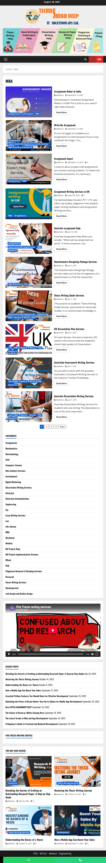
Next (62, 426)
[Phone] (80, 860)
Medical (18, 147)
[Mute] (92, 654)
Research (28, 147)
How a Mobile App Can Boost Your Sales (23, 690)
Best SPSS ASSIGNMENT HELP (19, 707)
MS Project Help (13, 549)
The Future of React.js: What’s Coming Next (25, 712)
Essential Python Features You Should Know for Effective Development (37, 696)
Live (99, 59)
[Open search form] (85, 59)
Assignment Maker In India (29, 101)
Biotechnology (12, 454)
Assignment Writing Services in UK (29, 203)
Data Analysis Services (16, 470)
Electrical (10, 493)
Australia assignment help (29, 238)
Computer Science (14, 465)
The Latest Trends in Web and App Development (27, 718)
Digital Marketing (13, 482)
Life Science (27, 114)
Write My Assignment (29, 135)
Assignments (14, 114)
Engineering (42, 314)
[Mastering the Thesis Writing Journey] (77, 771)
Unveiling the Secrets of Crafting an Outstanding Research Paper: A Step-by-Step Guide (45, 673)
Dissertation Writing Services (21, 144)
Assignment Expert (29, 169)
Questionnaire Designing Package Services (29, 272)
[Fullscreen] (97, 654)
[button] (6, 59)
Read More (62, 112)
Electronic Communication (17, 498)
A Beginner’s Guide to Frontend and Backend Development (32, 724)
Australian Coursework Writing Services (29, 372)
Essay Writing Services (16, 515)
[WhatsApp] (29, 860)
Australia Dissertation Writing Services (29, 406)
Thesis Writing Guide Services (29, 305)
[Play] (9, 654)
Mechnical (10, 537)
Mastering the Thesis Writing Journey (22, 679)
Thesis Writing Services (16, 582)
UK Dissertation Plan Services (29, 339)
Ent (7, 510)
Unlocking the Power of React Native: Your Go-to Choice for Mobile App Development (44, 701)
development (11, 476)
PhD (25, 284)
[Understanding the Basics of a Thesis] (29, 820)
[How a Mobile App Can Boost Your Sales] (77, 820)
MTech (27, 318)
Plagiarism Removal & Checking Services (24, 571)
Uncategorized (12, 588)
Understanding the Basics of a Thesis (22, 685)
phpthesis (59, 95)
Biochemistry (11, 448)
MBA (37, 114)
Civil (7, 459)
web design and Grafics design (19, 593)
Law (10, 348)
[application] (53, 630)
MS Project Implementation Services (22, 554)
